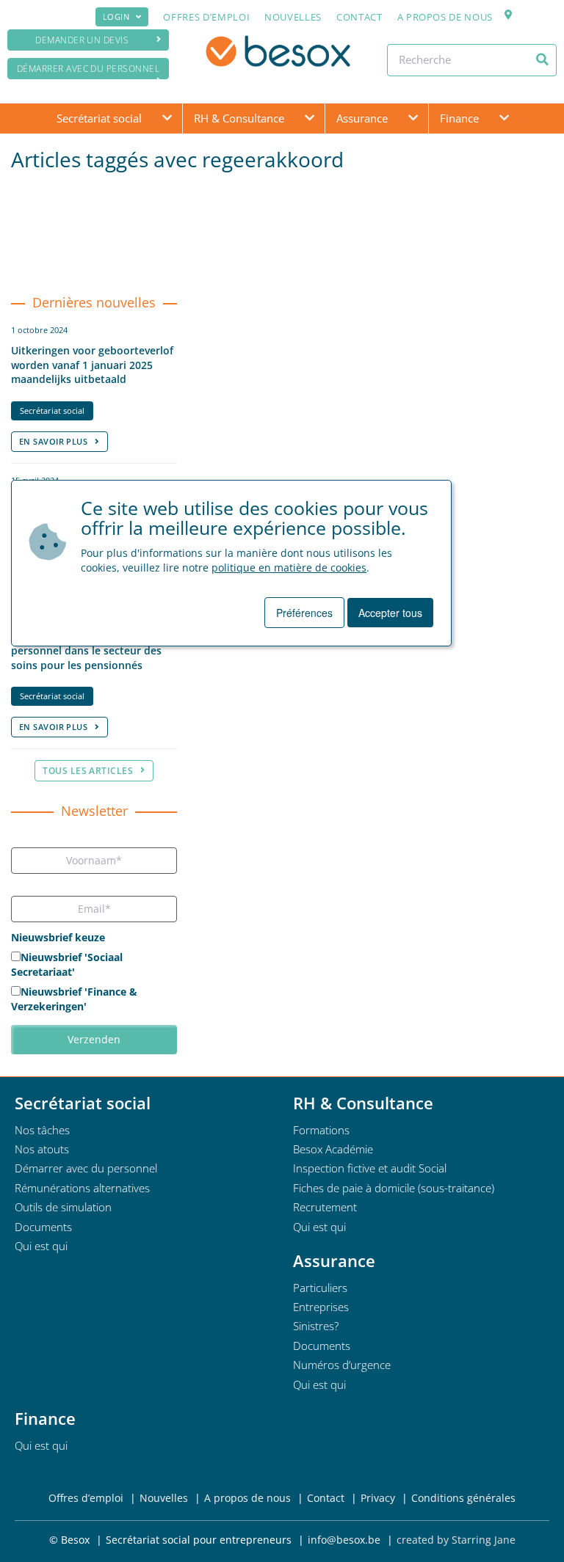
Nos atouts (42, 1149)
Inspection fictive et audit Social (369, 1168)
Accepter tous (390, 612)
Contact (359, 16)
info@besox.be (344, 1540)
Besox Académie (333, 1149)
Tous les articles (88, 770)
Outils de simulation (63, 1207)
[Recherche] (542, 59)
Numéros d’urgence (342, 1364)
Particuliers (320, 1287)
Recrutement (325, 1207)
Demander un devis (82, 40)
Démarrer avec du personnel (88, 68)
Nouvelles (293, 16)
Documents (43, 1226)
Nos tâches (42, 1130)
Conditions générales (463, 1498)
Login (116, 16)
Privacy (378, 1498)
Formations (321, 1130)
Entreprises (321, 1306)
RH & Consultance (239, 118)
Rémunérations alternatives (82, 1187)
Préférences (304, 612)
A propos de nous (445, 16)
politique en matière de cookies (289, 567)
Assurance (362, 118)
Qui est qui (41, 1245)
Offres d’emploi (206, 16)
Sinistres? (316, 1325)
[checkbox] (94, 983)
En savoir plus (53, 441)
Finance (459, 118)
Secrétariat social (99, 118)
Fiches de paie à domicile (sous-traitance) (393, 1187)
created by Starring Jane (456, 1540)
